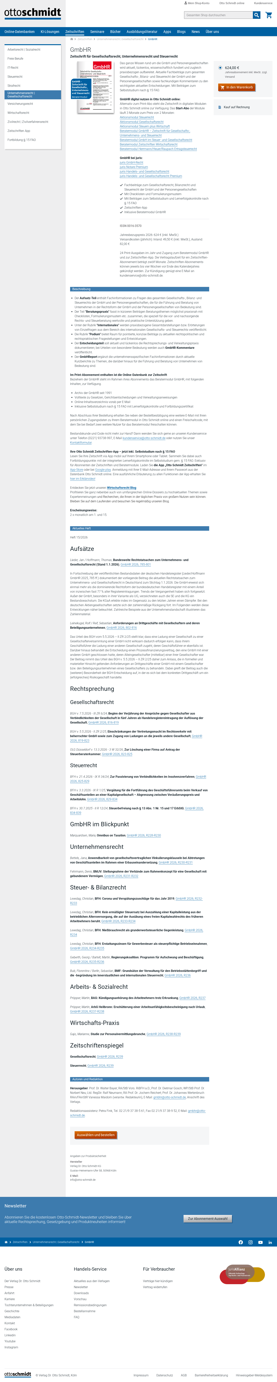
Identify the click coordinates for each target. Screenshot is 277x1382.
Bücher (115, 31)
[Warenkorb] (268, 15)
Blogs (181, 31)
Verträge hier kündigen (158, 1281)
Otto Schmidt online (231, 3)
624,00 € (246, 71)
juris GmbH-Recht (131, 162)
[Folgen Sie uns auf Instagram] (250, 1242)
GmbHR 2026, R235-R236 (87, 962)
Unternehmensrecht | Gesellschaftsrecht (120, 39)
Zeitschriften (74, 31)
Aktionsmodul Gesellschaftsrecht (142, 122)
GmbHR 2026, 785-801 (136, 564)
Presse (9, 1287)
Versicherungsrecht (20, 104)
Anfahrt (9, 1293)
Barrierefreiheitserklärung (211, 1375)
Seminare (97, 31)
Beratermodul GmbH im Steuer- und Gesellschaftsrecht (156, 140)
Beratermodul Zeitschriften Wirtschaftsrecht (149, 144)
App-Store (76, 469)
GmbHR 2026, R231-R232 (121, 876)
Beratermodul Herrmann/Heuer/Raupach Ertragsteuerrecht (158, 149)
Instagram (11, 1347)
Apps (167, 31)
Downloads (81, 1293)
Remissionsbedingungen (90, 1305)
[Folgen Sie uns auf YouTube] (260, 1242)
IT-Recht (13, 67)
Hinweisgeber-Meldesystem (254, 1375)
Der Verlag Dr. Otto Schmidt (22, 1281)
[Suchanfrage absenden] (256, 15)
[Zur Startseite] (71, 39)
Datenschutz (164, 1375)
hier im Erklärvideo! (82, 478)
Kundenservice (263, 3)
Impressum (141, 1375)
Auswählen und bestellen (96, 1135)
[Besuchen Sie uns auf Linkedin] (269, 1242)
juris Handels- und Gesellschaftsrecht (144, 171)
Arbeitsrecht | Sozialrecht (24, 49)
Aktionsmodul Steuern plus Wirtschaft (145, 126)
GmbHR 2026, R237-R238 (87, 1011)
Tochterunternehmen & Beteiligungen (29, 1305)
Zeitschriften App (19, 131)
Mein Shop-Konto (199, 3)
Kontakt (10, 1323)
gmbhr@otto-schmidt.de (169, 1097)
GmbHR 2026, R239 (110, 1056)
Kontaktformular (81, 442)
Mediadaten (12, 1317)
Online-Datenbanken (20, 31)
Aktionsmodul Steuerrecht (137, 117)
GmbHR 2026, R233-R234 (118, 921)
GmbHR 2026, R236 (178, 975)
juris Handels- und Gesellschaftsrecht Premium (151, 176)
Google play (103, 469)
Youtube (10, 1341)
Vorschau (80, 1299)
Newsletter (81, 1287)
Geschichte (12, 1311)
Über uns (212, 31)
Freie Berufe (15, 58)
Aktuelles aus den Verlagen (92, 1281)
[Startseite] (18, 1376)
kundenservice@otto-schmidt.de (144, 438)
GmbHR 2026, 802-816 (121, 627)
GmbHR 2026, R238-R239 (164, 1034)
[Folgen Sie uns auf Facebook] (240, 1242)
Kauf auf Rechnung (237, 107)
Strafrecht (14, 85)
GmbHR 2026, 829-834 (102, 799)
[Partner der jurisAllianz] (242, 1274)
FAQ (76, 1317)
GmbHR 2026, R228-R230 (144, 835)
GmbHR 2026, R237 (192, 998)
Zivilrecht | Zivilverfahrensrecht (28, 122)
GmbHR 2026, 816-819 (103, 722)
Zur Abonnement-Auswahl (207, 1219)
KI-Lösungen (50, 31)
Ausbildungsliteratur (142, 31)
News (196, 31)
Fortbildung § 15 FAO (22, 140)
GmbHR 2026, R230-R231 (176, 862)
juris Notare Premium (134, 167)
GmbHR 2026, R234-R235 (87, 948)
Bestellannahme (84, 1311)
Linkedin (10, 1335)
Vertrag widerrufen (155, 1287)
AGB (184, 1375)
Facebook (11, 1329)
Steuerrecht (15, 76)
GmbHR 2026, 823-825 (117, 754)
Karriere (10, 1299)
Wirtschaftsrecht (18, 113)
